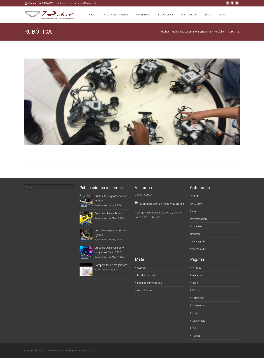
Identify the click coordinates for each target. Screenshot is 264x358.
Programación (198, 218)
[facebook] (227, 4)
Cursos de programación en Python (111, 198)
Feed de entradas (147, 275)
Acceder (141, 267)
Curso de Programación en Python (110, 233)
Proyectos (196, 226)
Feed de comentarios (149, 282)
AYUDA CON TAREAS (115, 14)
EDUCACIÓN (165, 14)
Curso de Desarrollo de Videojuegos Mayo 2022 (110, 250)
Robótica (195, 234)
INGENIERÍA (143, 14)
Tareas (196, 335)
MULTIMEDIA (189, 14)
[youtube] (237, 4)
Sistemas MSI (198, 249)
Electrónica (196, 203)
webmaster (103, 205)
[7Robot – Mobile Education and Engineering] (46, 13)
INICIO (92, 14)
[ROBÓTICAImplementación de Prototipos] (132, 102)
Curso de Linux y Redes (108, 213)
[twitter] (232, 4)
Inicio (195, 313)
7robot (194, 196)
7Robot (222, 14)
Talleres (197, 328)
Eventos (195, 211)
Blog (207, 14)
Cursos (196, 290)
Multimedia (198, 320)
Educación (198, 297)
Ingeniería (198, 305)
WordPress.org (145, 290)
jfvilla (100, 269)
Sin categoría (197, 241)
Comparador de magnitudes (111, 265)
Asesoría (197, 275)
